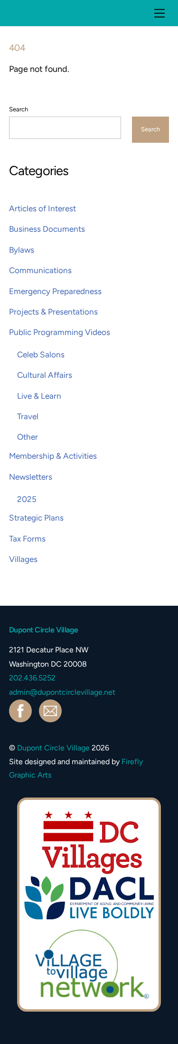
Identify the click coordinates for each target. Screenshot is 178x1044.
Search (18, 109)
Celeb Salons (41, 354)
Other (27, 437)
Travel (27, 416)
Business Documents (47, 229)
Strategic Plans (36, 517)
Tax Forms (27, 538)
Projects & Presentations (53, 311)
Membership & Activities (53, 456)
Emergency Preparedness (55, 291)
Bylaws (21, 250)
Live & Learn (39, 396)
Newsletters (30, 477)
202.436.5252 (32, 677)
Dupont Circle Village (53, 747)
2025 (27, 499)
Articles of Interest (42, 208)
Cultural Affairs (44, 375)
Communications (40, 270)
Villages (23, 559)
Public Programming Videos (59, 332)
